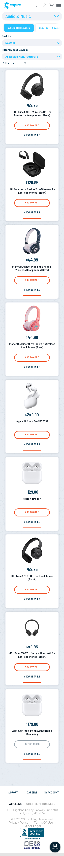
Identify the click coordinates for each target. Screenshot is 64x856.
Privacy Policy (18, 822)
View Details (32, 135)
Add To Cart (32, 125)
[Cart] (51, 5)
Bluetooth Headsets (19, 27)
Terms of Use (43, 822)
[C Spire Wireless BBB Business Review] (32, 839)
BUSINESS (48, 804)
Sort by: (7, 36)
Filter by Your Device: (15, 49)
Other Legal (32, 826)
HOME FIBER (32, 804)
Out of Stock (32, 743)
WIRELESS (15, 804)
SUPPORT (12, 792)
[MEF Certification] (32, 848)
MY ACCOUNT (51, 792)
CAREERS (32, 792)
